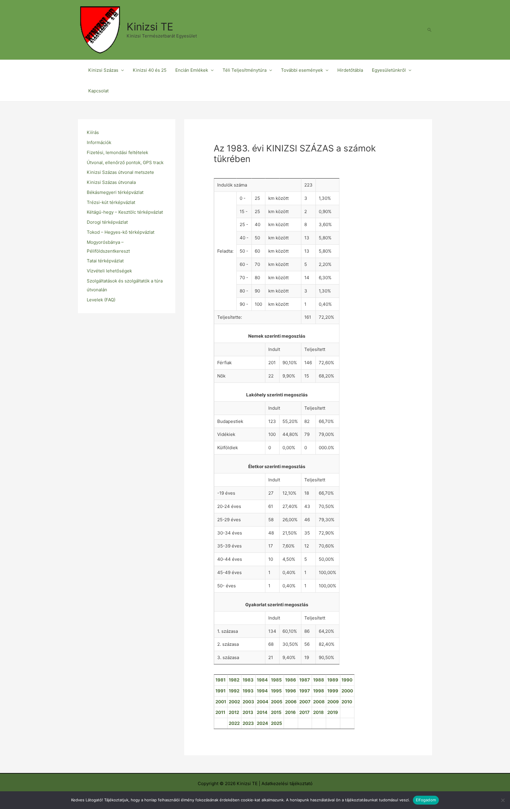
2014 (262, 712)
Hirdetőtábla (350, 70)
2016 (290, 712)
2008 (319, 702)
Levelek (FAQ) (101, 300)
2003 (248, 702)
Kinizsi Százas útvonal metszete (120, 172)
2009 (333, 702)
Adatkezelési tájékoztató (287, 783)
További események (302, 70)
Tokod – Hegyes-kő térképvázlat (120, 232)
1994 (262, 691)
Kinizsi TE (150, 26)
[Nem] (503, 800)
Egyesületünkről (389, 70)
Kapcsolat (98, 91)
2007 (304, 702)
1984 (262, 680)
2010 (346, 702)
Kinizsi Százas (103, 70)
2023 (248, 723)
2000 (347, 691)
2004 (262, 702)
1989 (332, 680)
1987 (304, 680)
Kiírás (93, 132)
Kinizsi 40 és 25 (149, 70)
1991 (220, 691)
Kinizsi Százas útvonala (111, 182)
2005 (276, 702)
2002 (234, 702)
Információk (99, 142)
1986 (290, 680)
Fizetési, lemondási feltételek (117, 152)
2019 (332, 712)
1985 (276, 680)
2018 (318, 712)
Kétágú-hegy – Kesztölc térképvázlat (125, 212)
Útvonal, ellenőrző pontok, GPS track (125, 162)
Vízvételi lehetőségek (109, 271)
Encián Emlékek (191, 70)
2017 (304, 712)
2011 (220, 712)
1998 (318, 691)
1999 (332, 691)
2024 (262, 723)
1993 (248, 691)
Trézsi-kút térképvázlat (111, 202)
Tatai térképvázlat (105, 261)
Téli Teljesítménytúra (245, 70)
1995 (276, 691)
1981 (220, 680)
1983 (248, 680)
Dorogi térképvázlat (107, 222)
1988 (318, 680)
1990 (346, 680)
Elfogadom (426, 799)
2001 (220, 702)
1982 (234, 680)
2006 (291, 702)
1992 (234, 691)
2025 (276, 723)
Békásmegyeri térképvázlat (115, 192)
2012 (234, 712)
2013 (248, 712)
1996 (290, 691)
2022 (234, 723)
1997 (304, 691)
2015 (276, 712)
